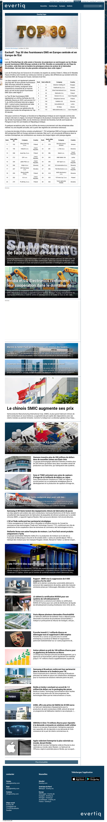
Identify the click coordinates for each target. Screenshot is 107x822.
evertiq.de (62, 1)
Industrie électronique (11, 48)
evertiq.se (100, 1)
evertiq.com (53, 1)
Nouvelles (43, 6)
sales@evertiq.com (13, 783)
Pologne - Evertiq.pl (45, 798)
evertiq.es (70, 1)
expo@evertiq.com (12, 788)
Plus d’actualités (41, 762)
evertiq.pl (93, 1)
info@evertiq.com (12, 794)
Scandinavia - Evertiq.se (47, 799)
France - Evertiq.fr (45, 801)
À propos (62, 6)
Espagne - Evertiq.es (46, 796)
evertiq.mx (85, 1)
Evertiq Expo (53, 6)
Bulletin (69, 6)
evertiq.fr (77, 1)
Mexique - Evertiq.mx (46, 788)
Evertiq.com (43, 783)
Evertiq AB (15, 6)
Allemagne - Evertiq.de (47, 794)
